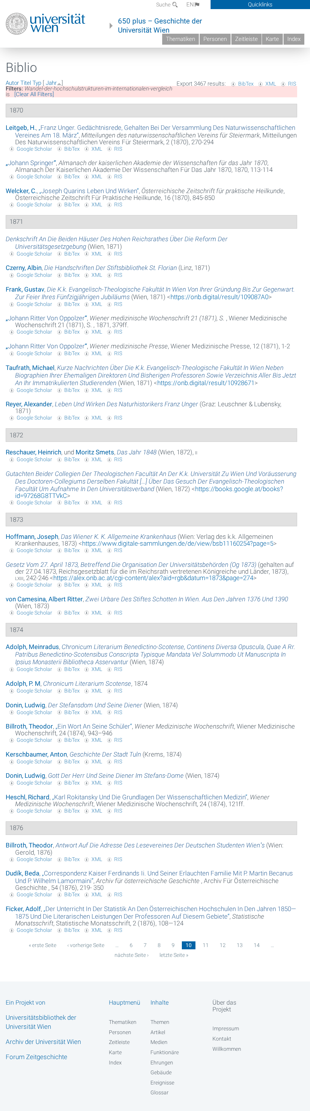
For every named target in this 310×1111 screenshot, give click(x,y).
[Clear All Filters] (34, 94)
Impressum (225, 1028)
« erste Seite (42, 945)
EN (190, 4)
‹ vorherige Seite (85, 945)
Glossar (159, 1092)
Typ (37, 83)
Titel (25, 83)
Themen (159, 1022)
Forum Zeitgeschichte (36, 1057)
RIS (292, 84)
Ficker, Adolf (23, 909)
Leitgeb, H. (21, 127)
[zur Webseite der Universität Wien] (45, 24)
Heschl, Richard (28, 797)
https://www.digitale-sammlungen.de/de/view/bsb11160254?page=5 (177, 543)
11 (206, 945)
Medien (158, 1042)
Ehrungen (161, 1063)
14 (257, 945)
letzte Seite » (174, 955)
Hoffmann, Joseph (32, 536)
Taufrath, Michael (30, 367)
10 (189, 945)
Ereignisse (162, 1083)
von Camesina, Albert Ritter (44, 599)
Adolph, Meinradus (32, 647)
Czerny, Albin (24, 268)
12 (223, 945)
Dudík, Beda (22, 873)
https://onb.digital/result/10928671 (205, 383)
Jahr (51, 83)
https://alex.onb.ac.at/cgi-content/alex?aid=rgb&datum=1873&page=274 (153, 578)
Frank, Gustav (25, 289)
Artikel (157, 1032)
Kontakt (221, 1039)
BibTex (246, 84)
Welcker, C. (21, 191)
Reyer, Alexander (29, 404)
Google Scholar (34, 149)
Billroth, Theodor (29, 726)
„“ (31, 163)
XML (270, 84)
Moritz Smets (95, 452)
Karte (272, 39)
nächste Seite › (132, 955)
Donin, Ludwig (25, 705)
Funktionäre (164, 1052)
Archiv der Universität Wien (43, 1041)
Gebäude (161, 1072)
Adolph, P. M (23, 683)
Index (294, 39)
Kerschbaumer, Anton (36, 754)
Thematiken (180, 39)
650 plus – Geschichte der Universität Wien (160, 25)
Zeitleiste (246, 39)
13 (240, 945)
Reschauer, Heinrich (33, 452)
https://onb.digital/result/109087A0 (219, 297)
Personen (215, 39)
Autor (12, 83)
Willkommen (226, 1049)
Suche (164, 5)
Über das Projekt (224, 1006)
